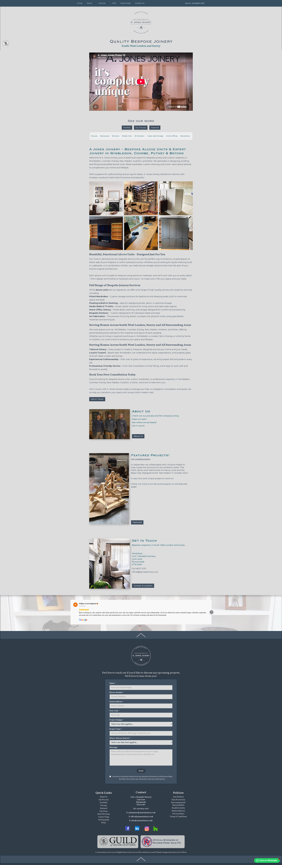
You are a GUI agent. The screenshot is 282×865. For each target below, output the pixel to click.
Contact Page (103, 817)
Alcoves (94, 136)
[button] (70, 612)
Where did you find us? (120, 738)
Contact (141, 792)
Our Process (141, 128)
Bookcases (104, 136)
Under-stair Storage (155, 136)
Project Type (115, 729)
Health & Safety (178, 808)
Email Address (116, 701)
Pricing (103, 805)
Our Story (103, 811)
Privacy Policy (178, 813)
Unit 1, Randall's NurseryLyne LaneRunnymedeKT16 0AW (141, 801)
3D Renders (139, 136)
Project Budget (116, 720)
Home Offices (172, 136)
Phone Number (117, 692)
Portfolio (127, 128)
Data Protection (178, 799)
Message (113, 747)
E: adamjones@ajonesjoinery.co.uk (140, 812)
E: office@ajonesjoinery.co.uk (141, 816)
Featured (155, 128)
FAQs (103, 822)
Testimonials (103, 820)
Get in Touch (97, 399)
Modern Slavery (178, 811)
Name (112, 683)
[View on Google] (75, 604)
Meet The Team (103, 814)
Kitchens (115, 136)
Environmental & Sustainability (178, 803)
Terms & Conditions (178, 816)
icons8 (152, 852)
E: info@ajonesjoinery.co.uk (141, 820)
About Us (138, 436)
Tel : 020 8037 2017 (141, 808)
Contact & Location (143, 585)
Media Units (127, 136)
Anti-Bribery (178, 797)
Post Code (114, 711)
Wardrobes (185, 136)
